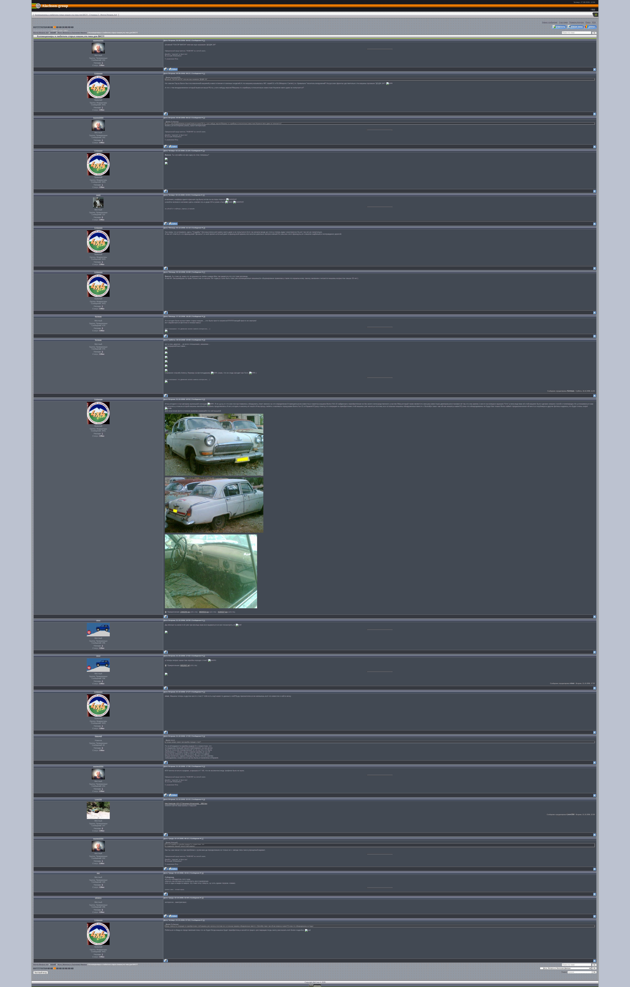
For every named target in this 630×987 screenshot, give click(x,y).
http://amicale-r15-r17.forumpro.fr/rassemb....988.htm (186, 804)
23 (204, 118)
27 (204, 272)
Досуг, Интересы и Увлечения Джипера (72, 32)
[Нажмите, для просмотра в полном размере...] (214, 475)
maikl (98, 195)
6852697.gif (184, 665)
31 (204, 620)
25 (204, 195)
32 (204, 656)
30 (204, 399)
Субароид (54, 30)
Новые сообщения (549, 22)
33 (204, 692)
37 (203, 838)
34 (204, 736)
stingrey (98, 898)
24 (204, 151)
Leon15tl (98, 799)
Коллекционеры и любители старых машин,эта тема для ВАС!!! (113, 32)
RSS (593, 9)
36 (204, 799)
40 (204, 920)
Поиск (587, 22)
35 (204, 766)
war (98, 873)
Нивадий (98, 736)
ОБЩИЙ (53, 32)
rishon (61, 30)
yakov (66, 30)
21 (204, 40)
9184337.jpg (223, 612)
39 (203, 898)
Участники (563, 22)
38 (203, 873)
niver (98, 620)
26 (204, 228)
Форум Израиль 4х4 (40, 32)
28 (204, 316)
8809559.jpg (204, 612)
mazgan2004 (98, 40)
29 (204, 340)
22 (204, 73)
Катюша (98, 316)
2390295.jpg (185, 612)
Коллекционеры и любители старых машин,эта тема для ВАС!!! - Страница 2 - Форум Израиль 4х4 (76, 15)
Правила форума (576, 22)
